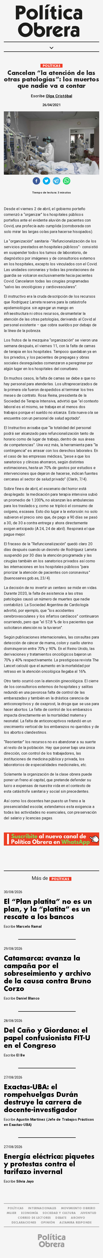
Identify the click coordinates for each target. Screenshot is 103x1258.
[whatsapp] (66, 181)
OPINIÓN (48, 1222)
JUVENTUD (88, 1213)
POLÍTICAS (51, 65)
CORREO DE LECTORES (34, 1218)
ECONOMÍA (29, 1213)
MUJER (12, 1213)
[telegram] (56, 181)
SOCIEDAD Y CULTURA (59, 1213)
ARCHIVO (78, 1218)
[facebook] (36, 181)
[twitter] (46, 181)
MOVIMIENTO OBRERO (78, 1208)
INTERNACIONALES (42, 1208)
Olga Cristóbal (59, 96)
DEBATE (60, 1218)
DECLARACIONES (23, 1222)
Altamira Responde (75, 1222)
